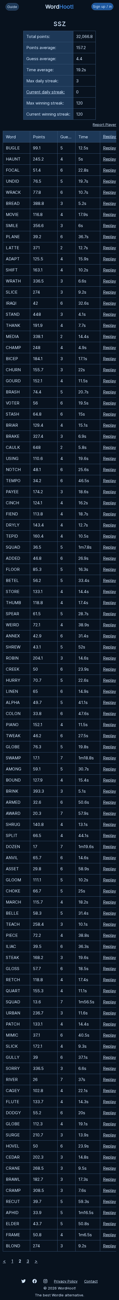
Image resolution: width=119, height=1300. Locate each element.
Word (59, 6)
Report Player (104, 125)
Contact (91, 1281)
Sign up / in (102, 6)
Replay (109, 148)
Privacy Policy (65, 1281)
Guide (12, 7)
